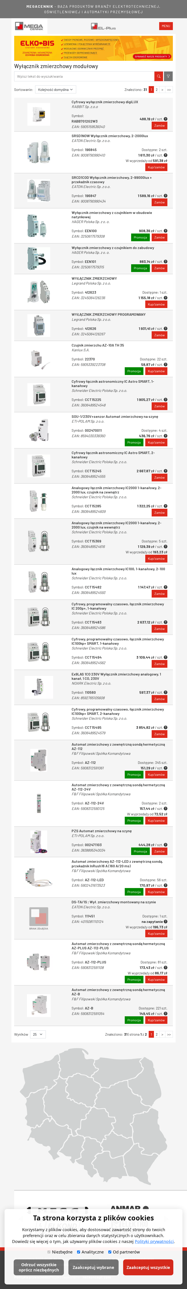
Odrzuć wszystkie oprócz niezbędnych (39, 1267)
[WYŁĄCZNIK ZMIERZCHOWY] (38, 292)
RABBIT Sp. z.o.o (85, 106)
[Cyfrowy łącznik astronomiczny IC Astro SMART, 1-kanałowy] (38, 394)
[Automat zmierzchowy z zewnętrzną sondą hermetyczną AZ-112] (38, 760)
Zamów (159, 125)
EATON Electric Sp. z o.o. (91, 140)
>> (169, 89)
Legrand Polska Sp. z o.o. (91, 283)
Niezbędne (62, 1252)
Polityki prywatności (154, 1241)
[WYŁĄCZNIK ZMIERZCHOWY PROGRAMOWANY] (38, 325)
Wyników (21, 1034)
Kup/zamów (156, 167)
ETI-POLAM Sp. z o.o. (88, 421)
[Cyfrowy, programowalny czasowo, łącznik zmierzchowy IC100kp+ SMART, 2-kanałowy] (38, 722)
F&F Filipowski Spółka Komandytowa (101, 753)
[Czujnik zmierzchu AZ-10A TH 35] (38, 359)
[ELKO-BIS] (93, 48)
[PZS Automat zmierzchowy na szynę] (38, 842)
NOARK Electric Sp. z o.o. (91, 683)
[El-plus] (103, 26)
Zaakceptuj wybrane (93, 1267)
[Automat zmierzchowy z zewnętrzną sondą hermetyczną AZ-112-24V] (38, 803)
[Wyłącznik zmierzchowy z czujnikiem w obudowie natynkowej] (38, 225)
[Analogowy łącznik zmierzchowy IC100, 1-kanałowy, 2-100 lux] (38, 582)
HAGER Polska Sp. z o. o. (90, 221)
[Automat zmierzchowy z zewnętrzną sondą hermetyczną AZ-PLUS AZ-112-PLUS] (38, 962)
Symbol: (88, 121)
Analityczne (93, 1252)
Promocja (140, 237)
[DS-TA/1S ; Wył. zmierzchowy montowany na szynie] (38, 918)
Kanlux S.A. (80, 350)
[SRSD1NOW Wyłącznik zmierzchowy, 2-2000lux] (38, 152)
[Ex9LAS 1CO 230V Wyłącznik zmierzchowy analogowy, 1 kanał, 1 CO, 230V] (38, 687)
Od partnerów (126, 1252)
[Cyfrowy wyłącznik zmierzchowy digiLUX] (38, 114)
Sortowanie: (23, 89)
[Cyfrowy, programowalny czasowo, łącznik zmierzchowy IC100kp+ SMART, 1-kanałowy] (38, 652)
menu (166, 26)
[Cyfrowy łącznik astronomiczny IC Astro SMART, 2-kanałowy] (38, 465)
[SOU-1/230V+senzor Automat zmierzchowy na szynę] (38, 430)
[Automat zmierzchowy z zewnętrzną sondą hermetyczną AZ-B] (38, 1005)
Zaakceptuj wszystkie (148, 1267)
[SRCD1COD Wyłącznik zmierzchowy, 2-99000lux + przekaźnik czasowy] (38, 190)
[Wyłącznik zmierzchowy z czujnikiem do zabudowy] (38, 258)
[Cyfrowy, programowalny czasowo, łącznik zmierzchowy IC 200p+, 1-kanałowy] (38, 617)
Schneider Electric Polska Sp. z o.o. (99, 390)
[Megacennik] (29, 26)
